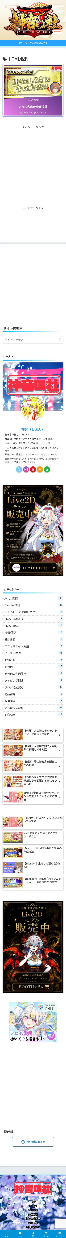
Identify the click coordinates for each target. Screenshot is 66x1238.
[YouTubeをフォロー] (33, 469)
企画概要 (33, 1214)
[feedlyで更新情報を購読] (47, 469)
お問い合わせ (33, 1227)
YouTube (33, 1210)
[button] (60, 339)
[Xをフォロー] (19, 469)
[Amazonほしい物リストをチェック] (40, 469)
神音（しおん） (33, 429)
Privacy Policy (33, 1218)
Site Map (33, 1223)
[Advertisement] (33, 163)
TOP (33, 1202)
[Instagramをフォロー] (26, 469)
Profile (33, 1206)
